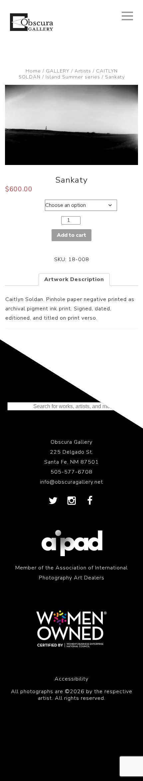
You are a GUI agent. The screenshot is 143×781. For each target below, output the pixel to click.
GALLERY (58, 71)
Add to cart (71, 235)
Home (33, 71)
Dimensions (23, 203)
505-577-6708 (71, 472)
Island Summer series (73, 77)
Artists (82, 71)
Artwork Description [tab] (74, 279)
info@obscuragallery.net (71, 482)
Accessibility (71, 679)
